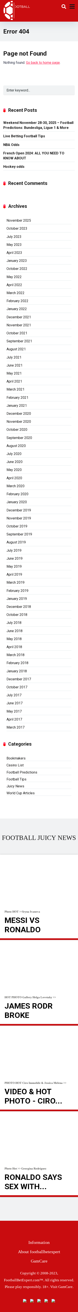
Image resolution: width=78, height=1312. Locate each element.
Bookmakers (16, 758)
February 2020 (17, 494)
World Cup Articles (20, 793)
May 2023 (14, 245)
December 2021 (18, 317)
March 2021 (15, 389)
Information (39, 1242)
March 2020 (15, 486)
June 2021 (14, 365)
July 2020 (13, 454)
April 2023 (14, 253)
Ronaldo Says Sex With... (33, 1182)
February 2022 (17, 301)
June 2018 (14, 631)
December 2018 (18, 607)
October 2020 (16, 430)
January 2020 (16, 502)
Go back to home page (43, 63)
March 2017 (15, 727)
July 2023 (13, 237)
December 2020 (18, 414)
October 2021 (16, 333)
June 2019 (14, 558)
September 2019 (19, 534)
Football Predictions (21, 772)
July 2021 (13, 357)
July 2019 (13, 550)
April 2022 (14, 285)
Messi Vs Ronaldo (23, 925)
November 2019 (18, 518)
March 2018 (15, 655)
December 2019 (18, 510)
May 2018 (14, 639)
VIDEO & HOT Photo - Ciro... (33, 1096)
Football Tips (16, 779)
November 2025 (18, 220)
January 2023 (16, 261)
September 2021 (19, 341)
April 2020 (14, 478)
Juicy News (15, 786)
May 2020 (14, 470)
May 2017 (14, 711)
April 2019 (14, 574)
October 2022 (16, 269)
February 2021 (17, 398)
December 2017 (18, 679)
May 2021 (14, 373)
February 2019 (17, 591)
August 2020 (16, 446)
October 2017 (16, 687)
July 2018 (13, 623)
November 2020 (18, 422)
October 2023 (16, 228)
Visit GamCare (61, 1287)
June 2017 (14, 703)
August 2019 (16, 542)
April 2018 (14, 647)
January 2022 (16, 309)
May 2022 (14, 277)
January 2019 (16, 599)
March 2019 (15, 582)
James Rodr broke (29, 1010)
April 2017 (14, 719)
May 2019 (14, 566)
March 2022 (15, 293)
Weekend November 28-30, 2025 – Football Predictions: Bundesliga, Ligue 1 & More (38, 125)
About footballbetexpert (39, 1251)
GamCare (39, 1261)
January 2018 (16, 671)
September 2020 (19, 438)
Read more (39, 939)
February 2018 (17, 663)
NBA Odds (11, 145)
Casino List (15, 765)
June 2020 (14, 462)
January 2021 (16, 406)
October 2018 (16, 615)
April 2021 (14, 381)
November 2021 (18, 325)
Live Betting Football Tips (24, 136)
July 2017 (13, 695)
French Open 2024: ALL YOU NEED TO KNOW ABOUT (33, 155)
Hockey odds (13, 167)
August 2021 (16, 349)
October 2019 (16, 526)
